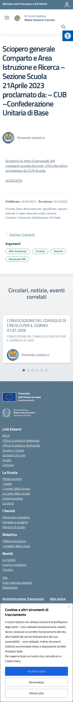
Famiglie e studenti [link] (15, 522)
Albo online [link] (57, 598)
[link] (67, 36)
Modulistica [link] (10, 587)
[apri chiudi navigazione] (6, 18)
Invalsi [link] (6, 460)
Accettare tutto (36, 671)
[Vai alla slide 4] (37, 370)
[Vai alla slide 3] (32, 370)
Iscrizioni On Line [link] (13, 455)
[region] (36, 652)
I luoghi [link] (7, 483)
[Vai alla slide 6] (46, 370)
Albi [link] (5, 577)
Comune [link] (8, 464)
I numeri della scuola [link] (16, 488)
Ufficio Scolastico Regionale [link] (20, 440)
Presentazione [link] (12, 478)
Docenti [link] (58, 251)
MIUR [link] (6, 435)
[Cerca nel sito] (63, 27)
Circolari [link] (40, 251)
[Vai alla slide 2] (28, 370)
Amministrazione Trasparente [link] (23, 598)
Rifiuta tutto (36, 693)
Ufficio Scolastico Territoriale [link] (21, 445)
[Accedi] (67, 4)
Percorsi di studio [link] (13, 527)
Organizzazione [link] (12, 498)
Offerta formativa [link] (14, 541)
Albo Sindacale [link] (18, 251)
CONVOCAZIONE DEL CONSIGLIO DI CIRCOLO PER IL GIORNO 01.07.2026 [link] (36, 325)
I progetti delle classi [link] (16, 545)
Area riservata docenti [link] (17, 582)
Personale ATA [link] (17, 259)
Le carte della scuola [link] (16, 493)
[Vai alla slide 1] (24, 370)
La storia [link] (8, 503)
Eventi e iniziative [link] (14, 564)
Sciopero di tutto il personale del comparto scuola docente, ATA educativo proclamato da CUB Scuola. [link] (36, 166)
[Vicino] (68, 606)
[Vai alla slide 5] (41, 370)
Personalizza (36, 682)
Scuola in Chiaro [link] (13, 450)
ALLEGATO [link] (13, 181)
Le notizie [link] (8, 559)
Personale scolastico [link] (16, 517)
